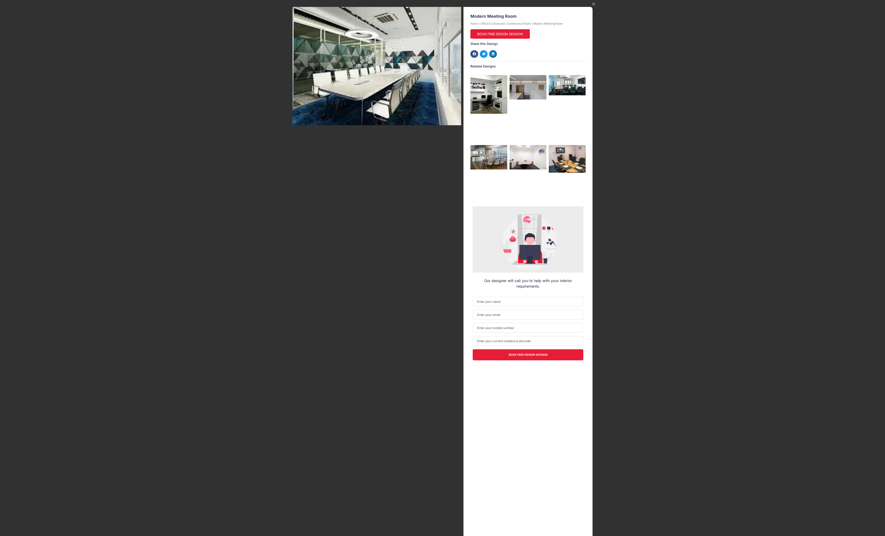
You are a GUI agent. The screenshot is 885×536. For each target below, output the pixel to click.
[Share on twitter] (484, 54)
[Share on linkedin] (493, 54)
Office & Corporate (493, 23)
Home (474, 23)
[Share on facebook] (474, 54)
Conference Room (519, 23)
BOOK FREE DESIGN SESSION (500, 34)
